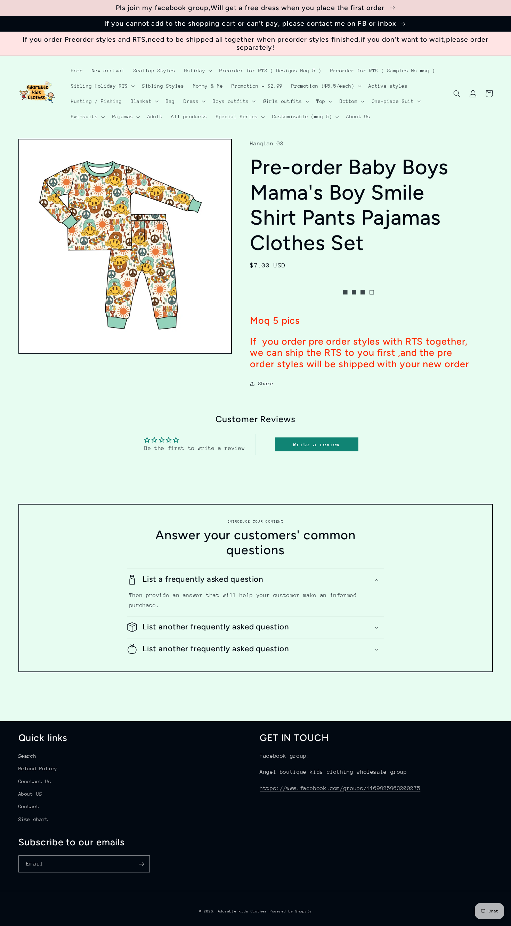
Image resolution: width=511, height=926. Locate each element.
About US (30, 794)
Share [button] (265, 383)
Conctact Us (34, 781)
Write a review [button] (316, 444)
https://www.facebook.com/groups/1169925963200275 (340, 788)
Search (27, 756)
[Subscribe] (141, 863)
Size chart (33, 819)
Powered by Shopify (291, 911)
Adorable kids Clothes (242, 911)
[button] (197, 70)
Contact (28, 806)
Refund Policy (37, 768)
